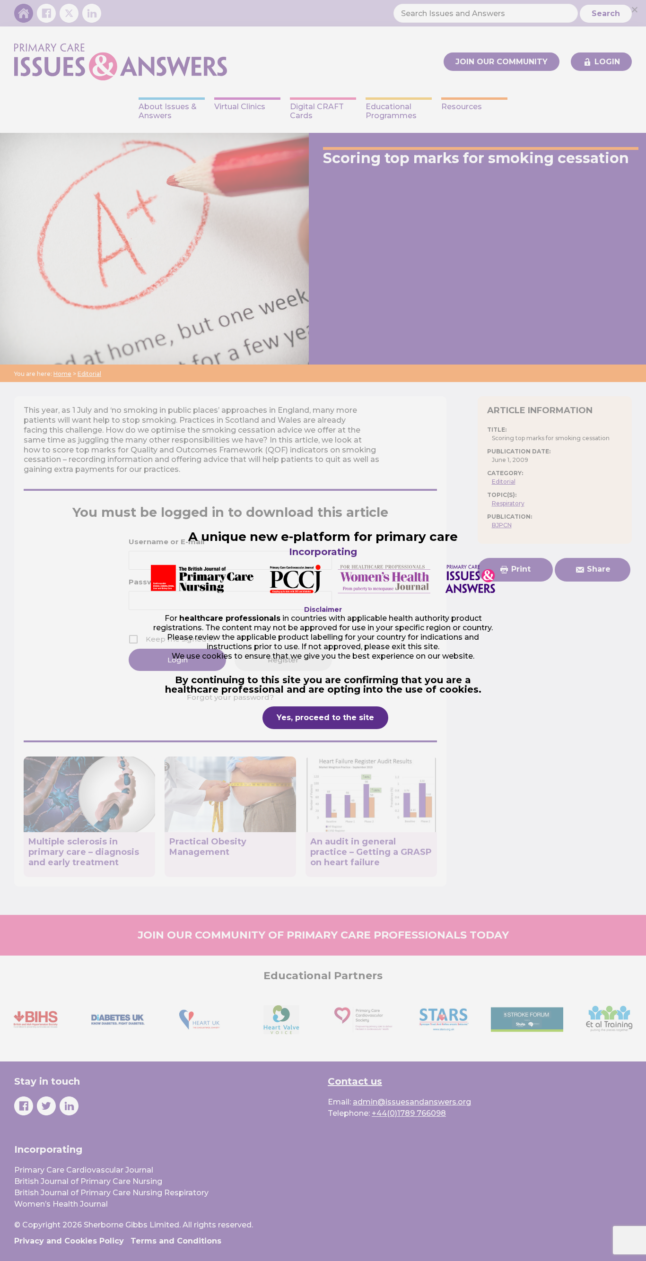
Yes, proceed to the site (325, 717)
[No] (634, 9)
